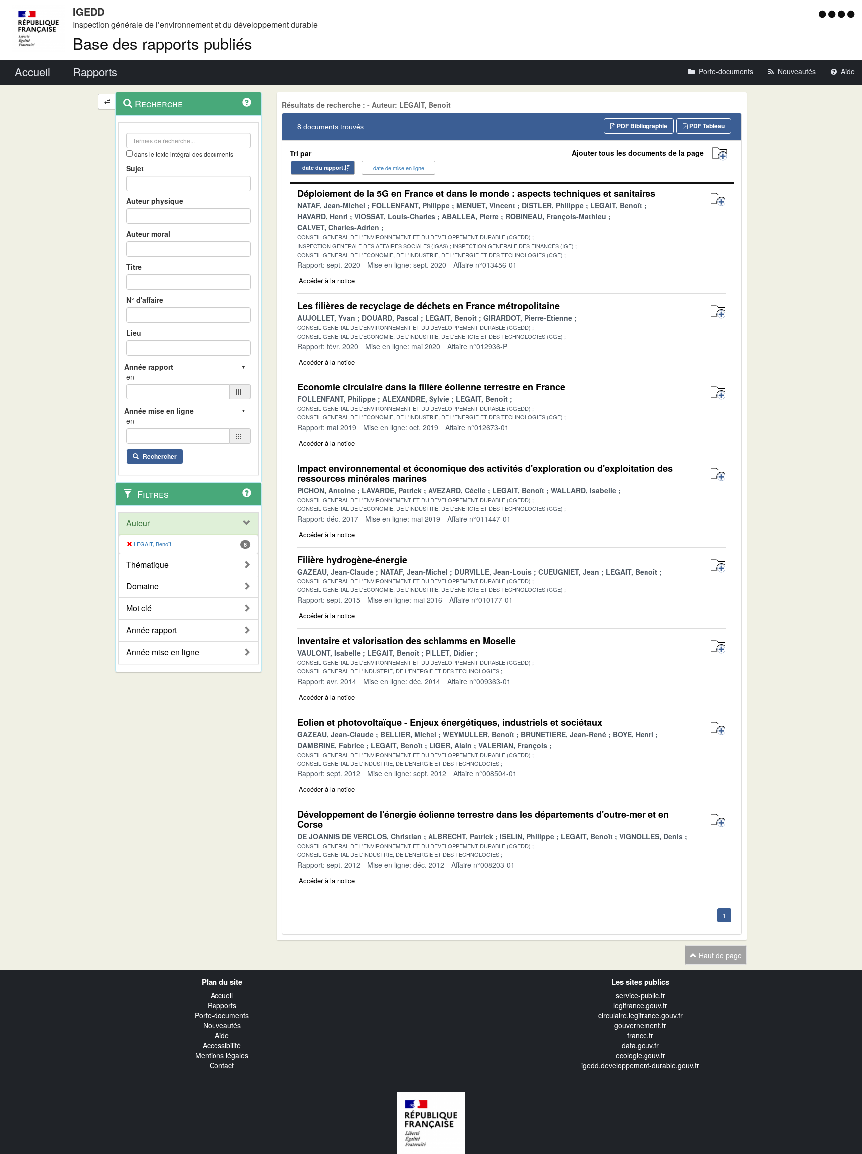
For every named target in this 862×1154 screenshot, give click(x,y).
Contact (222, 1065)
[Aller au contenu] (833, 14)
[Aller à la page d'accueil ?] (850, 14)
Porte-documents (222, 1015)
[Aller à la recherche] (842, 14)
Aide (222, 1035)
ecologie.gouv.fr (640, 1055)
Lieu (133, 333)
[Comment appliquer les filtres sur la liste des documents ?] (246, 492)
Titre (134, 267)
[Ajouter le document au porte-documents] (718, 199)
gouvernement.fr (640, 1025)
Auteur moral (148, 234)
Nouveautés (222, 1025)
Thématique (147, 564)
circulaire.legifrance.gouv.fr (640, 1015)
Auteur (138, 523)
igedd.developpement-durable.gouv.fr (640, 1065)
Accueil (222, 995)
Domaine (142, 586)
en (130, 377)
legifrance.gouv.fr (640, 1005)
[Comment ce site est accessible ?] (823, 14)
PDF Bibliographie (641, 125)
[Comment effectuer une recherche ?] (246, 102)
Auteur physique (154, 201)
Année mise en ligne (162, 652)
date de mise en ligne (398, 168)
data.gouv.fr (640, 1045)
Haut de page (719, 955)
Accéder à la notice (327, 280)
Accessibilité (222, 1045)
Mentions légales (221, 1055)
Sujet (135, 168)
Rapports (222, 1005)
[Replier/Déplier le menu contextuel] (107, 101)
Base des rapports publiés (162, 43)
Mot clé (139, 608)
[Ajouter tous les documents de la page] (719, 154)
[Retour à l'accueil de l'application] (431, 1122)
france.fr (640, 1035)
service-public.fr (640, 995)
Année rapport (151, 630)
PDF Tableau (706, 125)
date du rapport (322, 167)
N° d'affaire (144, 300)
